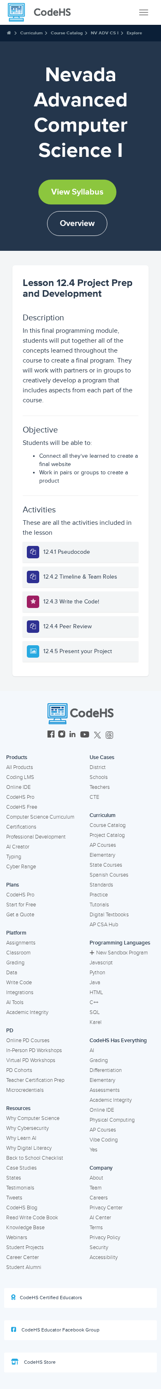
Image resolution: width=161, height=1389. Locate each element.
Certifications (21, 827)
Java (95, 982)
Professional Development (36, 837)
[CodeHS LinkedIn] (72, 735)
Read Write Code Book (32, 1217)
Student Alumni (23, 1267)
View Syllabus (77, 192)
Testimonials (20, 1188)
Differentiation (106, 1070)
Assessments (105, 1090)
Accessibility (104, 1257)
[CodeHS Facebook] (50, 735)
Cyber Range (21, 866)
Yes (93, 1149)
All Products (19, 767)
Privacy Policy (105, 1237)
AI (92, 1050)
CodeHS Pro (20, 797)
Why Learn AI (21, 1138)
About (96, 1178)
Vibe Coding (104, 1140)
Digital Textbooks (109, 914)
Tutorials (99, 904)
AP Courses (103, 845)
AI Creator (17, 846)
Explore (134, 33)
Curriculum (31, 33)
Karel (96, 1022)
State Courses (106, 865)
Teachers (100, 787)
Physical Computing (112, 1120)
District (98, 767)
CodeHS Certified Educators (51, 1298)
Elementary (102, 855)
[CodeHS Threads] (109, 735)
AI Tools (15, 1002)
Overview (77, 223)
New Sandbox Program (122, 952)
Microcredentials (25, 1090)
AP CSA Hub (104, 924)
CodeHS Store (39, 1362)
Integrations (19, 992)
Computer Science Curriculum (40, 817)
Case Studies (21, 1168)
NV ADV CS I (104, 33)
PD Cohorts (19, 1070)
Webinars (16, 1237)
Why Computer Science (32, 1118)
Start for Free (21, 904)
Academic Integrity (27, 1012)
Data (11, 972)
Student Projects (25, 1247)
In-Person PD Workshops (34, 1050)
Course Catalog (67, 33)
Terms (96, 1227)
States (13, 1178)
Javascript (101, 962)
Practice (99, 895)
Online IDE (18, 787)
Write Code (19, 982)
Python (97, 972)
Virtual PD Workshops (30, 1060)
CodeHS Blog (21, 1207)
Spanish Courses (109, 875)
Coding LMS (20, 777)
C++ (94, 1002)
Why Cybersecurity (27, 1128)
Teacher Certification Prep (35, 1080)
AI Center (100, 1217)
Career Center (22, 1257)
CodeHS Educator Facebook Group (59, 1330)
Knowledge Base (25, 1227)
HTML (96, 992)
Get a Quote (20, 914)
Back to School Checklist (34, 1158)
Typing (13, 856)
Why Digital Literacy (29, 1148)
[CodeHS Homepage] (42, 12)
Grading (15, 962)
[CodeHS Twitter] (97, 735)
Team (96, 1188)
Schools (99, 777)
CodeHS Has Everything (118, 1040)
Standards (101, 885)
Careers (99, 1197)
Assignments (21, 943)
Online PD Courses (28, 1040)
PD (9, 1030)
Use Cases (102, 757)
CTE (94, 797)
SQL (95, 1012)
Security (99, 1247)
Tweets (14, 1197)
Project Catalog (107, 835)
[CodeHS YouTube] (85, 735)
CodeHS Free (21, 807)
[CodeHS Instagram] (61, 735)
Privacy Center (106, 1207)
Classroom (18, 952)
